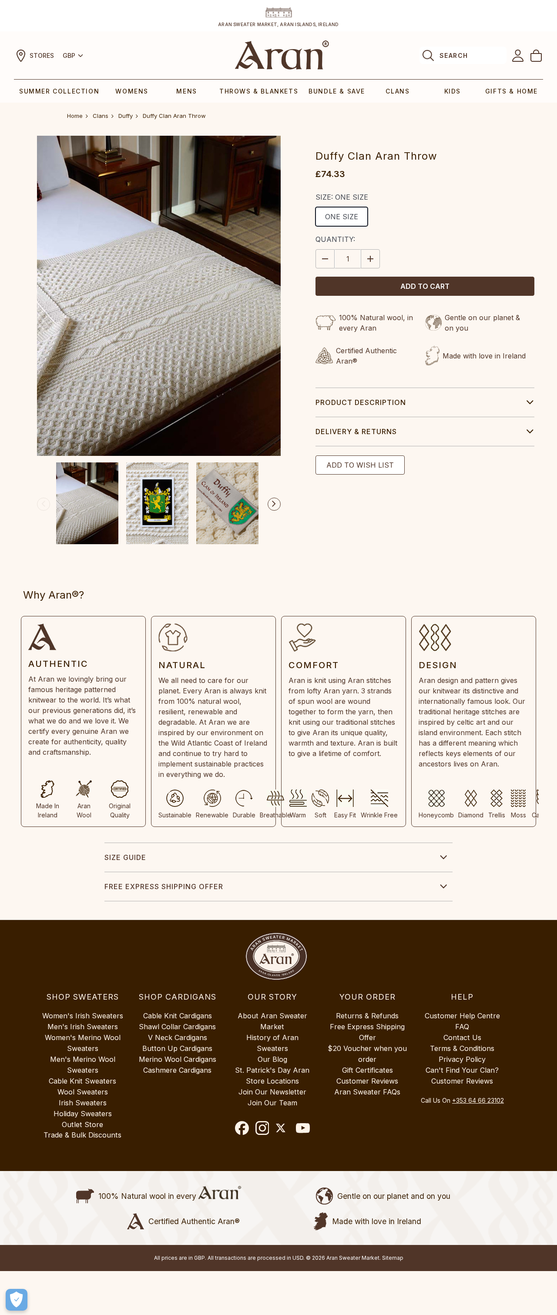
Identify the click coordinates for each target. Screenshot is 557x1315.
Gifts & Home (511, 91)
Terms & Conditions (462, 1048)
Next (274, 504)
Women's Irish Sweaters (82, 1015)
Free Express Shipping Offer (163, 886)
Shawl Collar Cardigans (177, 1026)
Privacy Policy (462, 1059)
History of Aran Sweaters (272, 1043)
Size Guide (125, 857)
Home (75, 115)
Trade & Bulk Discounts (82, 1135)
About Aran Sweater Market (272, 1021)
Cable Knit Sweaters (82, 1081)
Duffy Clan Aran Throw (174, 115)
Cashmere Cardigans (177, 1070)
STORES (42, 55)
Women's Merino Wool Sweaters (83, 1043)
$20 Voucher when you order (367, 1054)
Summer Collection (59, 91)
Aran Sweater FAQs (367, 1091)
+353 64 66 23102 (478, 1100)
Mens (186, 91)
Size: (341, 197)
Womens (131, 91)
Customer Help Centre (462, 1015)
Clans (397, 91)
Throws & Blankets (258, 91)
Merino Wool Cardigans (177, 1059)
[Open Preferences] (16, 1300)
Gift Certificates (367, 1070)
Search (454, 55)
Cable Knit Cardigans (177, 1015)
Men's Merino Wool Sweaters (82, 1064)
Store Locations (272, 1081)
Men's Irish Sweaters (82, 1026)
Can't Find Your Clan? (462, 1070)
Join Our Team (272, 1102)
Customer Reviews (367, 1081)
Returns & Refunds (367, 1015)
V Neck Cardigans (177, 1037)
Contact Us (462, 1037)
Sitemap (392, 1258)
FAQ (462, 1026)
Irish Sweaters (83, 1102)
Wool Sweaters (82, 1091)
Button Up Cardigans (177, 1048)
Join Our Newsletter (272, 1091)
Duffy (125, 115)
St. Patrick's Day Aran (272, 1070)
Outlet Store (82, 1124)
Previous (43, 504)
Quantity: (335, 239)
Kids (452, 91)
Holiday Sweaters (83, 1113)
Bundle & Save (337, 91)
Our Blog (272, 1059)
